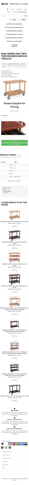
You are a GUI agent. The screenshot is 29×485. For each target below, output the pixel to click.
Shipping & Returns (7, 451)
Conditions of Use (6, 458)
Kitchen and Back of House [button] (14, 34)
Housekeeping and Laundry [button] (14, 31)
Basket (22, 19)
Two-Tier (23, 63)
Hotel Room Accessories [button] (14, 41)
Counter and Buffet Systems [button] (14, 37)
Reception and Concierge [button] (14, 24)
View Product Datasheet (15, 181)
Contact (9, 12)
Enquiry (12, 19)
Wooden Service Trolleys (13, 63)
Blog (25, 9)
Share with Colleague (14, 144)
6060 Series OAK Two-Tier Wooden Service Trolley (14, 221)
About (12, 9)
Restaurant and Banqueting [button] (14, 27)
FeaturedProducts (14, 45)
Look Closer (14, 226)
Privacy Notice (5, 455)
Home (3, 63)
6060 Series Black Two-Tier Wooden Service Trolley (14, 396)
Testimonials (19, 9)
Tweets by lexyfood (5, 441)
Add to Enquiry (14, 141)
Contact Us (5, 461)
